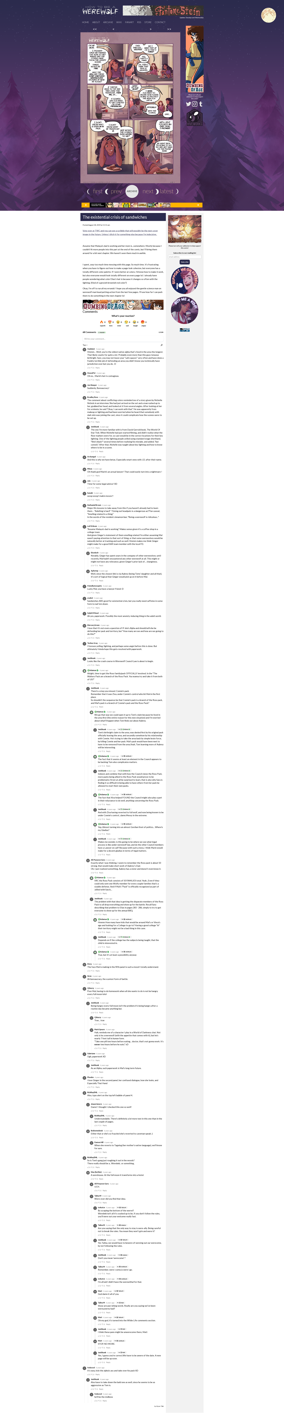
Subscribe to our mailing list (184, 253)
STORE (148, 22)
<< (95, 29)
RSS (139, 22)
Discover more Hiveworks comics (97, 205)
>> (169, 29)
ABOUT (96, 22)
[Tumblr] (201, 104)
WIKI (119, 22)
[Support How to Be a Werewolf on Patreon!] (185, 294)
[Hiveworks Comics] (195, 117)
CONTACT (160, 22)
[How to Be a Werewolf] (100, 10)
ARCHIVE (108, 22)
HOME (85, 22)
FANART (129, 22)
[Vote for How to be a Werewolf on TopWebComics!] (185, 331)
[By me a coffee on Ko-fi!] (185, 324)
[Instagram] (194, 104)
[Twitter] (188, 104)
